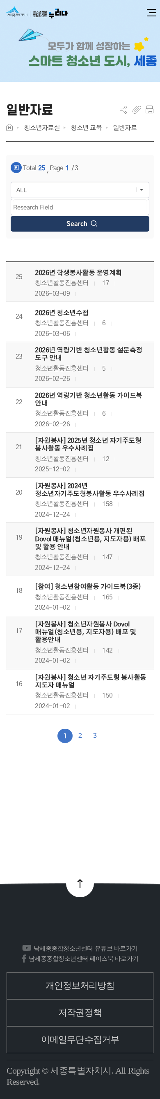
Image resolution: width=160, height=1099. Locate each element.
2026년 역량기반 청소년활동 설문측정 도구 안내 (88, 354)
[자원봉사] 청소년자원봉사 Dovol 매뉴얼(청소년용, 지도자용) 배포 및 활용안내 (85, 632)
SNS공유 (123, 110)
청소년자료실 (41, 127)
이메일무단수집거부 (80, 1039)
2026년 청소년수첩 (62, 313)
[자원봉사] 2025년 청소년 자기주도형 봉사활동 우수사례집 (88, 444)
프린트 (149, 110)
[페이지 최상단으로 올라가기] (80, 883)
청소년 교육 (86, 127)
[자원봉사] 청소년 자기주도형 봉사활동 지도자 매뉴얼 (90, 681)
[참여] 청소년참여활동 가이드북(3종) (88, 586)
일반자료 (125, 127)
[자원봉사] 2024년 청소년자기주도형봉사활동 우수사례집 (89, 490)
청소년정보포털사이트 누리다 (37, 13)
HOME (9, 127)
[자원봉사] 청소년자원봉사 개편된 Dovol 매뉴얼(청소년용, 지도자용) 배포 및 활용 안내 (90, 539)
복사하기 (137, 110)
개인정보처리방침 (80, 985)
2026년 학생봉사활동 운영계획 (78, 273)
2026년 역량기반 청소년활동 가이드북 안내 (88, 399)
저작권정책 (80, 1012)
